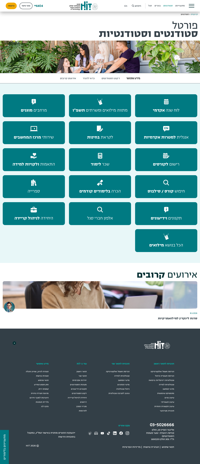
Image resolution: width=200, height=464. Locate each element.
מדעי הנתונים (123, 384)
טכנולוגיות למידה (166, 384)
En (125, 6)
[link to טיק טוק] (109, 433)
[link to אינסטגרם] (128, 433)
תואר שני (83, 375)
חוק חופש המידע (41, 384)
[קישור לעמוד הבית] (84, 5)
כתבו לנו (45, 406)
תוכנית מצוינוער (167, 410)
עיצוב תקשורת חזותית (164, 406)
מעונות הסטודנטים (78, 384)
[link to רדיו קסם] (90, 433)
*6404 (38, 6)
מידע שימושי (133, 78)
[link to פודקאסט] (96, 433)
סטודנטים (168, 5)
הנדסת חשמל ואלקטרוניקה (162, 371)
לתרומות (83, 410)
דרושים (83, 402)
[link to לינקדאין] (115, 433)
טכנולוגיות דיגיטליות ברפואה (161, 380)
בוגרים (158, 5)
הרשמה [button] (11, 5)
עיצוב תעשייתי (167, 402)
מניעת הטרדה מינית (40, 393)
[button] (191, 6)
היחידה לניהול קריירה (77, 397)
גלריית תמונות (42, 402)
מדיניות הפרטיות (131, 447)
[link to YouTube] (103, 433)
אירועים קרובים (68, 78)
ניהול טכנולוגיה (123, 389)
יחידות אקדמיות (79, 380)
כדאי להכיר (89, 78)
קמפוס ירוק (44, 389)
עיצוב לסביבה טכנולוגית (119, 393)
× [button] (14, 343)
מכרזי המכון (81, 406)
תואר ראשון (81, 371)
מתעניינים (180, 5)
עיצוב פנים (169, 397)
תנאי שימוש (43, 380)
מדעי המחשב (168, 389)
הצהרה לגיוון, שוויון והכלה (37, 371)
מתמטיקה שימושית (165, 393)
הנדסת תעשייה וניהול (164, 375)
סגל (150, 5)
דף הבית (194, 14)
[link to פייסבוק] (121, 433)
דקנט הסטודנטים (110, 78)
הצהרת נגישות (42, 375)
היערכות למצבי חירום (39, 397)
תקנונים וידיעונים (79, 389)
